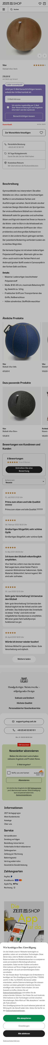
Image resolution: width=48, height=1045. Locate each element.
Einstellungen (24, 1025)
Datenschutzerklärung (11, 1040)
